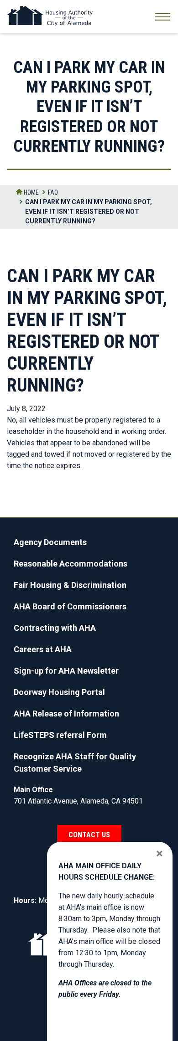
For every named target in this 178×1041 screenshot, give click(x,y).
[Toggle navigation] (163, 18)
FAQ (53, 192)
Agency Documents (50, 542)
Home (30, 192)
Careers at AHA (43, 649)
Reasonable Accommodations (70, 563)
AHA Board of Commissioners (70, 606)
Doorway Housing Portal (59, 692)
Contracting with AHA (55, 628)
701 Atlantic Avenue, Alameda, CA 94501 (78, 801)
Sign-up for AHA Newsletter (66, 670)
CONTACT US (89, 834)
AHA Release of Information (66, 713)
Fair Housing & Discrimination (70, 585)
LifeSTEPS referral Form (60, 735)
